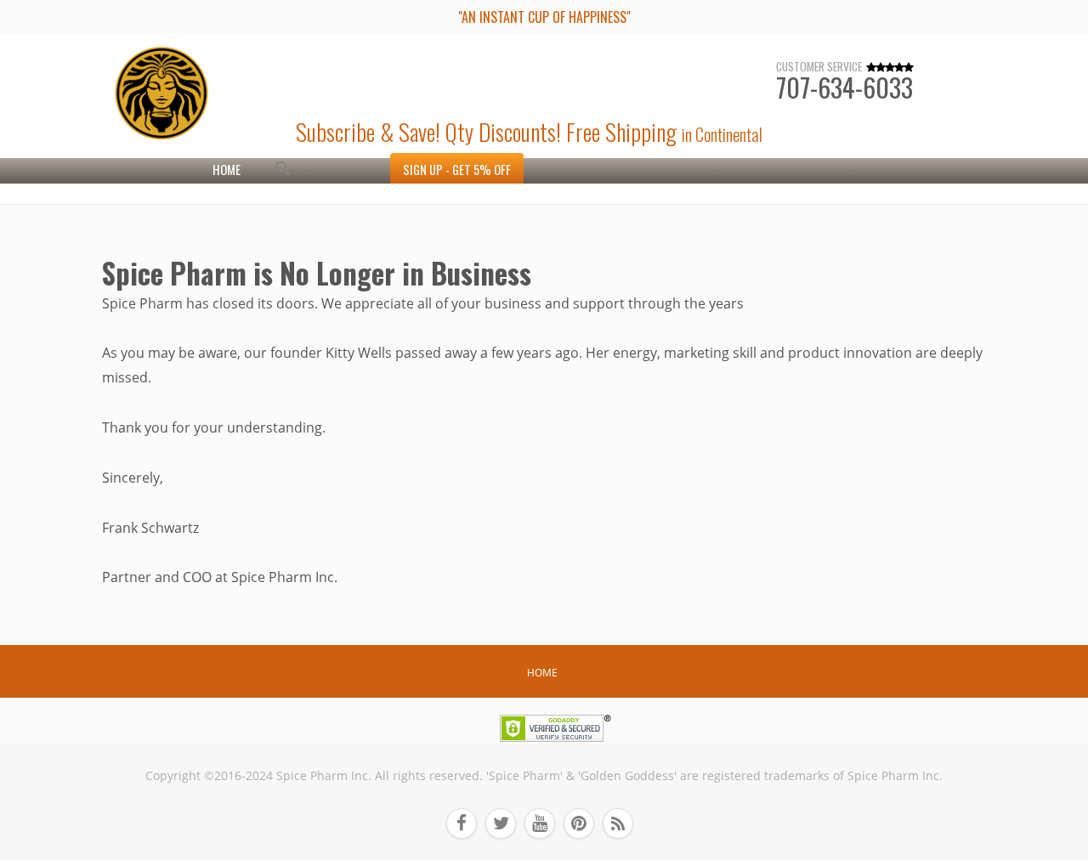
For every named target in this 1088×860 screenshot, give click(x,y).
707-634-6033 (844, 87)
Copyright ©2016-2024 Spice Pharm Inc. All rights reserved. (314, 776)
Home (226, 169)
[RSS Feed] (622, 823)
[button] (283, 171)
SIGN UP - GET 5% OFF (457, 169)
